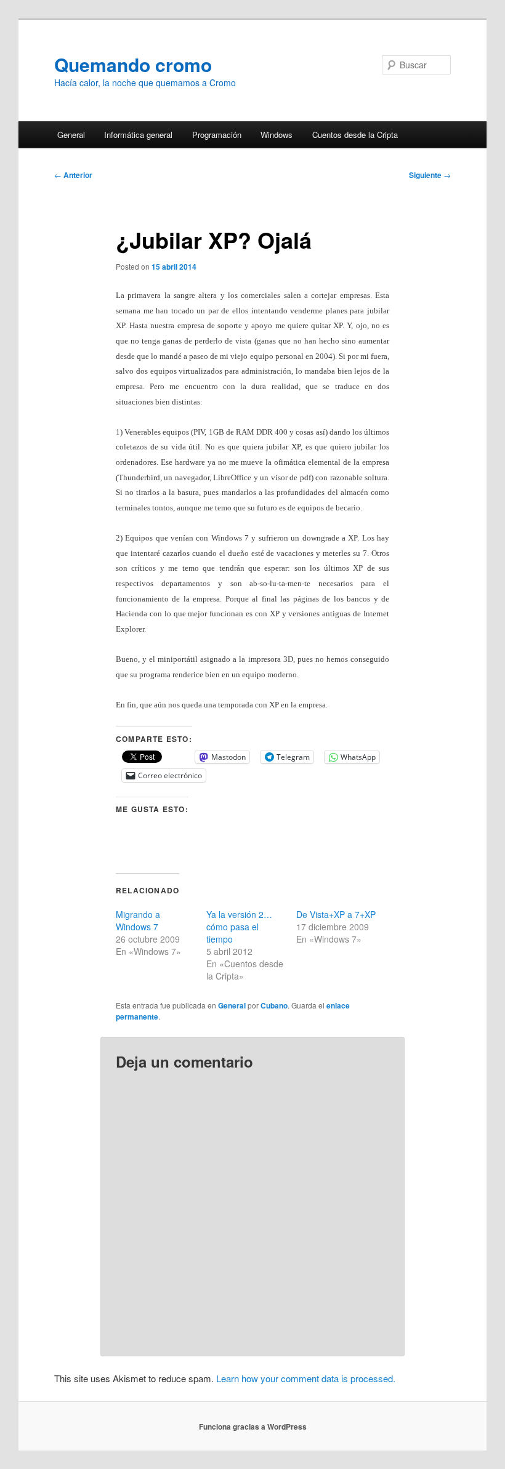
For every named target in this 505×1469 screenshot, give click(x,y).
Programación (216, 134)
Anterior (73, 174)
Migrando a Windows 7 (138, 920)
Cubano (274, 1005)
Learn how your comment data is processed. (305, 1378)
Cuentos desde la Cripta (355, 134)
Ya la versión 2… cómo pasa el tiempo (239, 926)
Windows (277, 134)
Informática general (138, 134)
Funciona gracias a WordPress (253, 1426)
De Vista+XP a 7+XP (336, 914)
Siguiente (430, 174)
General (71, 134)
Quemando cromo (133, 64)
